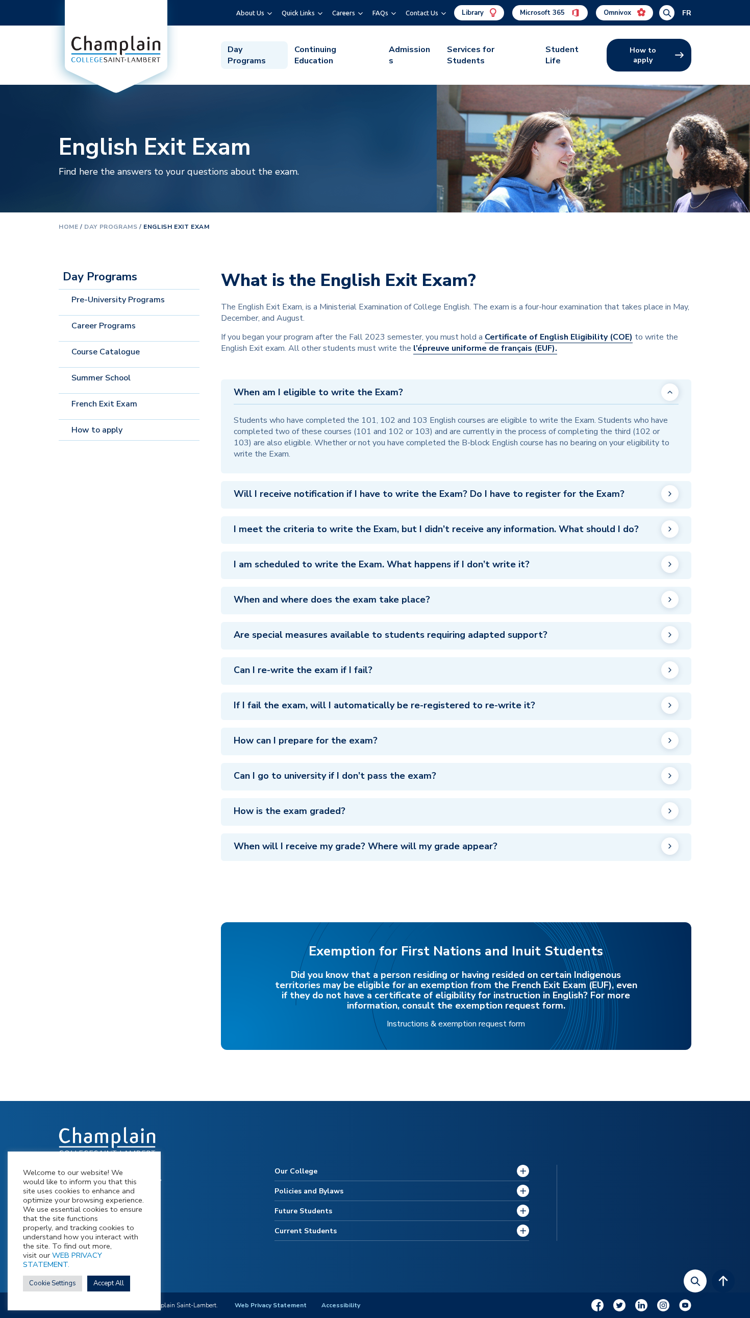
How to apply (643, 55)
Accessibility (340, 1305)
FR (686, 13)
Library (474, 12)
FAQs (380, 12)
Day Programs (247, 55)
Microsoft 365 (543, 12)
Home (68, 227)
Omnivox (618, 12)
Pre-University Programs (118, 299)
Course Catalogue (105, 351)
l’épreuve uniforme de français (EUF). (485, 348)
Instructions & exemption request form (456, 1023)
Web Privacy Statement (271, 1305)
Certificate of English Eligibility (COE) (559, 337)
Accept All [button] (108, 1283)
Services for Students (470, 55)
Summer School (101, 378)
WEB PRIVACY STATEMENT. (62, 1259)
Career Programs (103, 325)
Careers (343, 12)
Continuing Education (315, 55)
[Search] (695, 1280)
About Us (250, 12)
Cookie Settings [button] (52, 1283)
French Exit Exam (104, 404)
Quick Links (298, 12)
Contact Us (422, 12)
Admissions (409, 55)
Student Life (562, 55)
